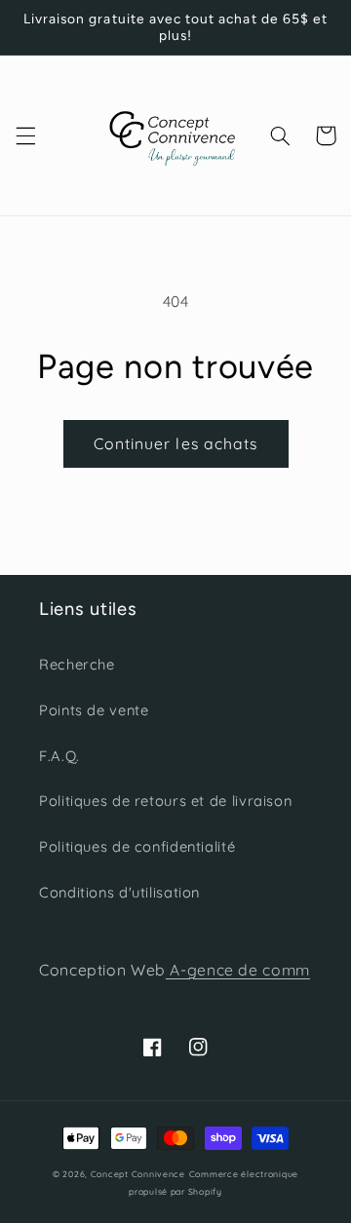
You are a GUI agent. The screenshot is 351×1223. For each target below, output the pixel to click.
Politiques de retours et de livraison (165, 800)
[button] (25, 135)
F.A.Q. (59, 755)
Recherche (77, 664)
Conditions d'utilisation (119, 892)
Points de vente (93, 710)
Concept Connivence (138, 1173)
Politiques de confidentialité (137, 846)
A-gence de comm (238, 969)
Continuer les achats (175, 443)
